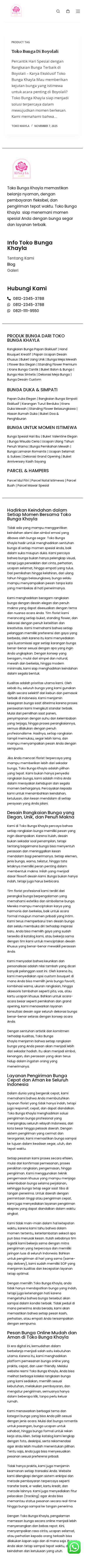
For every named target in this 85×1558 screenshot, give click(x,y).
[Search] (58, 11)
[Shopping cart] (68, 11)
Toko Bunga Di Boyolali (35, 51)
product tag (21, 42)
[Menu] (78, 11)
